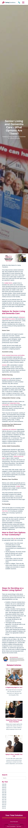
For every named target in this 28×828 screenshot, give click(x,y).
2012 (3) (4, 808)
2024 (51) (4, 787)
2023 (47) (4, 789)
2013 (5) (4, 806)
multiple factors (8, 283)
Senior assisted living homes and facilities (13, 355)
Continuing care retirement (9, 429)
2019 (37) (4, 796)
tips (15, 538)
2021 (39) (4, 792)
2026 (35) (4, 784)
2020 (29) (4, 794)
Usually (18, 486)
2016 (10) (4, 801)
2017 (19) (4, 799)
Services (4, 365)
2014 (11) (4, 804)
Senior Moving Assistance (14, 824)
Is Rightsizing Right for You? (14, 687)
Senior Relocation (14, 821)
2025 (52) (4, 785)
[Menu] (23, 2)
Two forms (5, 511)
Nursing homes (6, 378)
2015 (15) (4, 802)
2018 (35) (4, 797)
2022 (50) (4, 791)
